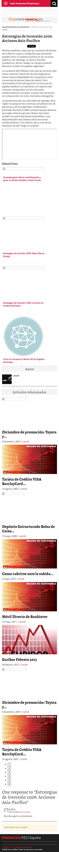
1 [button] (9, 764)
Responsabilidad (25, 847)
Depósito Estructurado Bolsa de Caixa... (28, 528)
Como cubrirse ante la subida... (27, 574)
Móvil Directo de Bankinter (24, 616)
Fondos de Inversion (19, 27)
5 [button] (9, 780)
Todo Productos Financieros (24, 3)
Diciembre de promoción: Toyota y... (29, 434)
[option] (29, 467)
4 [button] (9, 776)
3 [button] (9, 772)
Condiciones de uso (9, 847)
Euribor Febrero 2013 (19, 659)
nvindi (4, 29)
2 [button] (9, 768)
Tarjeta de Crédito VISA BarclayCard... (21, 481)
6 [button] (9, 784)
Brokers (6, 27)
